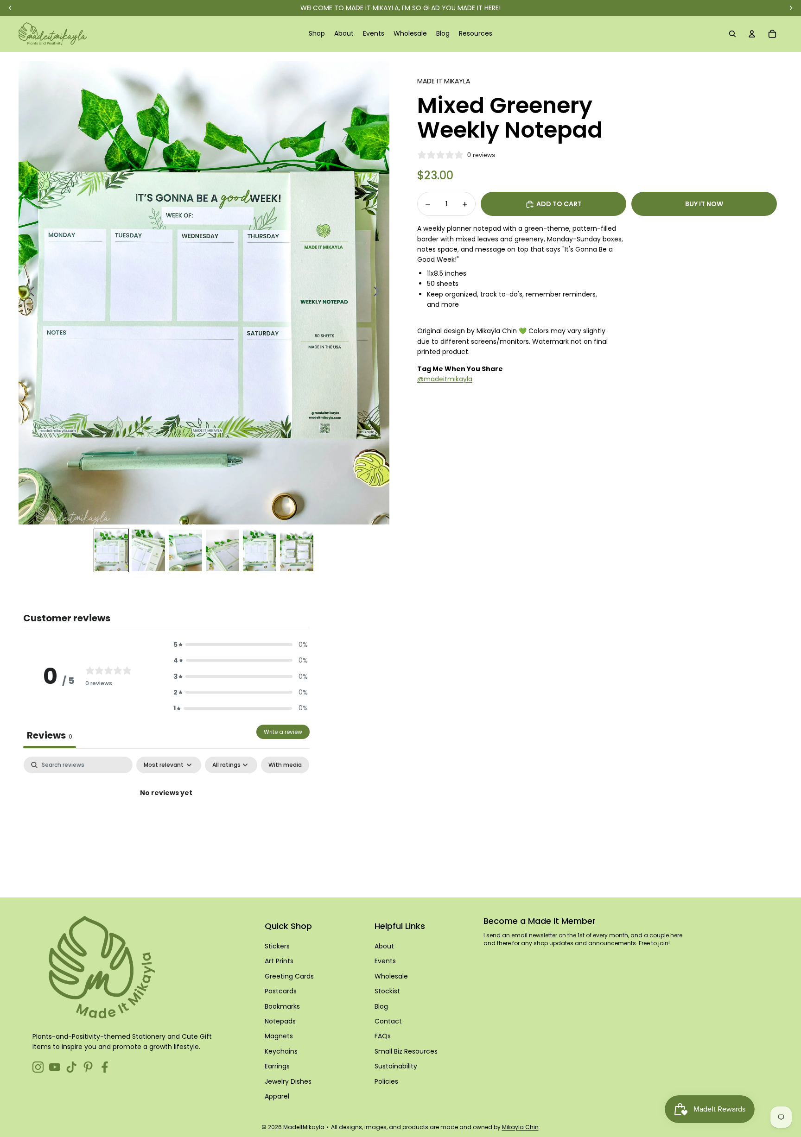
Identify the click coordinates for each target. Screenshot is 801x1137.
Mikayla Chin (520, 1127)
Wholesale (391, 976)
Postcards (281, 991)
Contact (388, 1021)
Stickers (277, 946)
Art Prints (279, 961)
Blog (381, 1006)
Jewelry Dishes (288, 1081)
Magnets (279, 1036)
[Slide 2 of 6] (148, 550)
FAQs (383, 1036)
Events (385, 961)
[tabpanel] (166, 824)
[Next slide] (379, 293)
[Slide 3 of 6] (185, 550)
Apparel (277, 1096)
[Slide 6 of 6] (296, 550)
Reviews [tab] (49, 735)
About (384, 946)
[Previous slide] (29, 293)
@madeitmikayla (444, 379)
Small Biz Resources (406, 1051)
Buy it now (704, 204)
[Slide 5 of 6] (259, 550)
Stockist (387, 991)
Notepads (280, 1021)
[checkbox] (285, 765)
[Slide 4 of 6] (222, 550)
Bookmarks (282, 1006)
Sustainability (396, 1066)
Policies (386, 1081)
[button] (240, 644)
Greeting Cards (289, 976)
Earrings (277, 1066)
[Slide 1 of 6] (111, 550)
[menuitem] (317, 34)
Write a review (283, 732)
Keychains (281, 1051)
